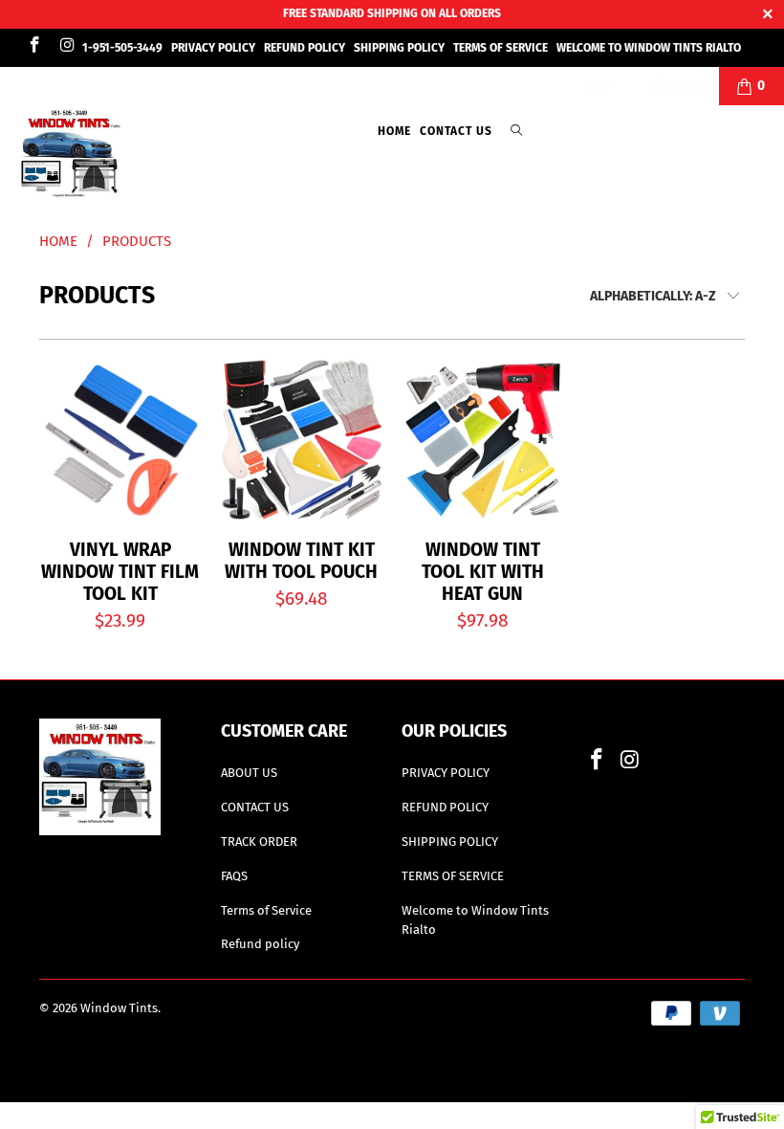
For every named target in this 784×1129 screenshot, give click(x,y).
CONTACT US (456, 131)
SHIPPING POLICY (399, 48)
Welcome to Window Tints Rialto (648, 48)
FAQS (234, 876)
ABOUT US (249, 772)
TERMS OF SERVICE (500, 48)
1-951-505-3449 (122, 48)
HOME (394, 131)
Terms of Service (266, 910)
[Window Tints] (72, 156)
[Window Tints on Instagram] (66, 47)
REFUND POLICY (304, 48)
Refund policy (260, 944)
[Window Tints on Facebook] (33, 47)
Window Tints (119, 1008)
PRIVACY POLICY (213, 48)
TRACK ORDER (259, 841)
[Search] (516, 131)
